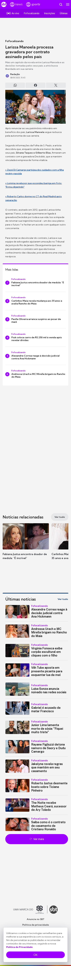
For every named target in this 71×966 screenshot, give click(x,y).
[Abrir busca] (60, 4)
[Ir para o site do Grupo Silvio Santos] (30, 909)
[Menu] (67, 4)
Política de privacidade (35, 924)
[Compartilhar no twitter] (56, 85)
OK (35, 954)
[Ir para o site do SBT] (53, 909)
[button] (26, 544)
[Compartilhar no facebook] (35, 85)
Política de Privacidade (19, 947)
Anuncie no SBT (35, 919)
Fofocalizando (14, 41)
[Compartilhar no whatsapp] (15, 85)
